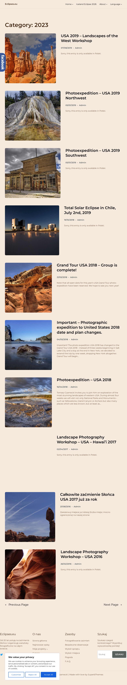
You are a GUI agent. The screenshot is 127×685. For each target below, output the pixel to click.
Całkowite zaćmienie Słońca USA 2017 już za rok (87, 497)
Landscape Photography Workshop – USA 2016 (84, 554)
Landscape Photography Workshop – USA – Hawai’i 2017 (86, 439)
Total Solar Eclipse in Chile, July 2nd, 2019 (90, 210)
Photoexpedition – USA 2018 (84, 380)
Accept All (48, 675)
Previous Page (17, 604)
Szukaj (119, 654)
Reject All (32, 675)
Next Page (113, 604)
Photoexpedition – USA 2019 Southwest (92, 153)
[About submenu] (106, 4)
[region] (32, 666)
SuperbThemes (95, 674)
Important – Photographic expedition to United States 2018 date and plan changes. (88, 327)
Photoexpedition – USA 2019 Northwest (92, 95)
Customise (16, 675)
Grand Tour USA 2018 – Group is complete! (87, 267)
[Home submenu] (72, 4)
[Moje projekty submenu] (47, 649)
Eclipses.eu (11, 4)
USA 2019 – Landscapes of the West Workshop (89, 38)
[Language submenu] (121, 4)
